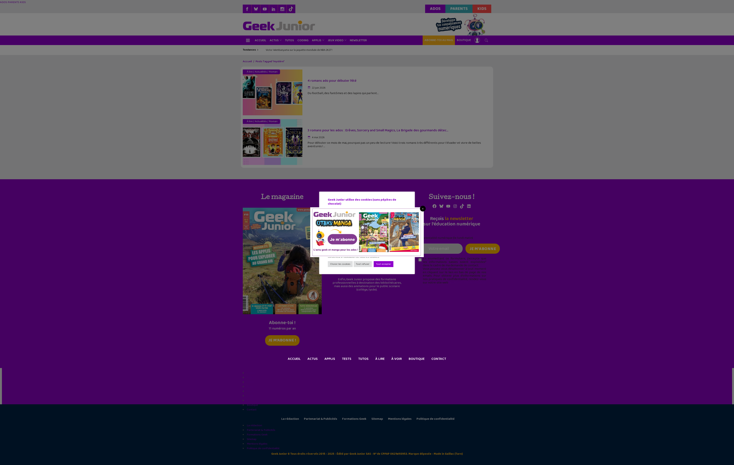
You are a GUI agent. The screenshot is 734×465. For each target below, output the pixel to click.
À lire (380, 359)
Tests (346, 359)
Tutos (363, 359)
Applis (330, 359)
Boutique (417, 359)
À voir (396, 359)
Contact (438, 359)
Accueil (294, 359)
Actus (313, 359)
